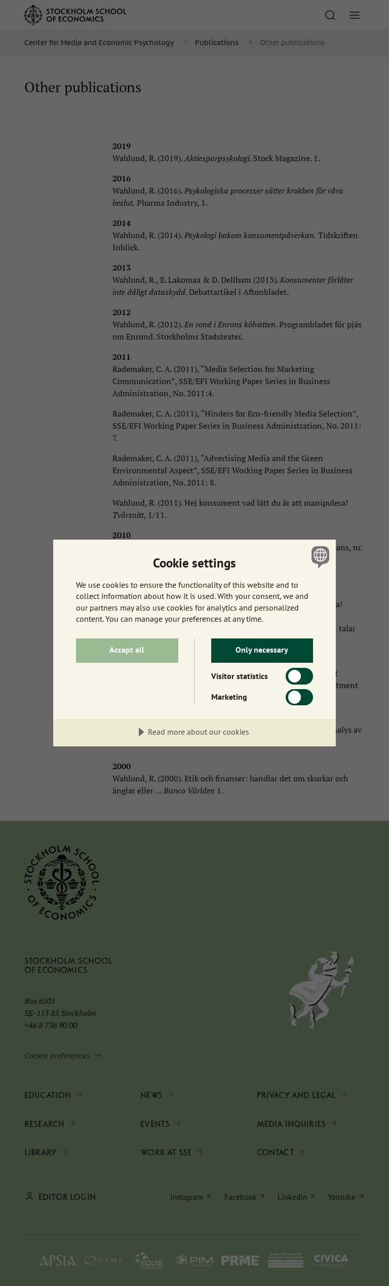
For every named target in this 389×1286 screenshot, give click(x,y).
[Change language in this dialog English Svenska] (319, 557)
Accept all (126, 650)
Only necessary (262, 650)
